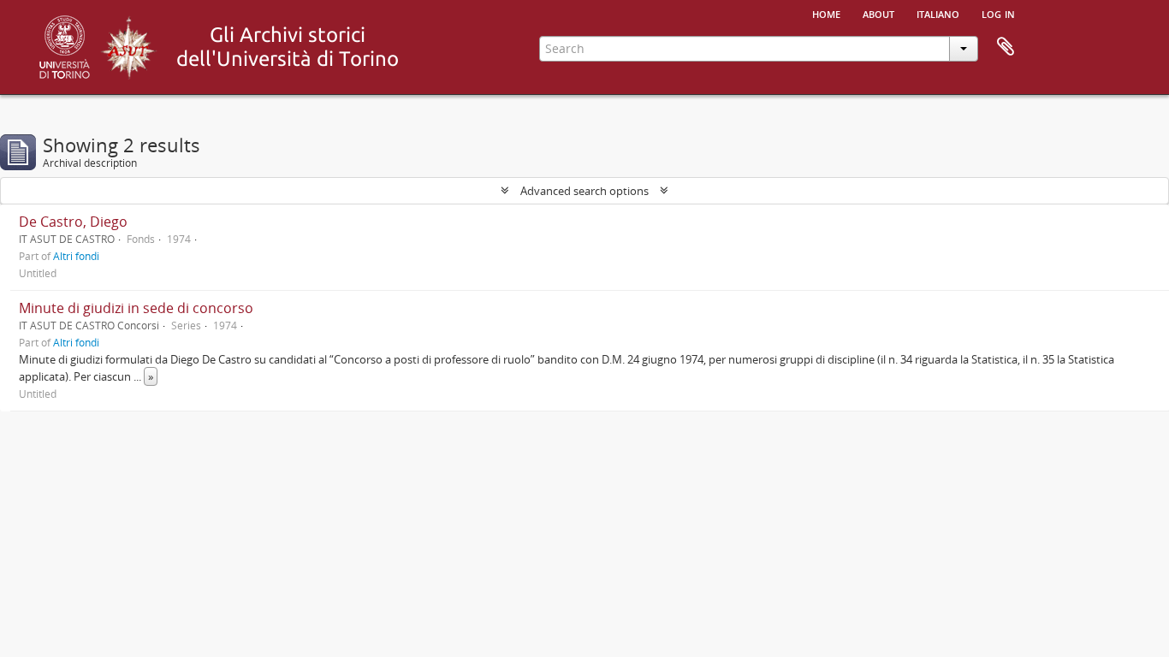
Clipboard (1005, 47)
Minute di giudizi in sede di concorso (136, 308)
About (878, 12)
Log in (998, 12)
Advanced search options (584, 190)
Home (826, 12)
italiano (938, 12)
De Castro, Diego (73, 221)
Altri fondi (76, 256)
